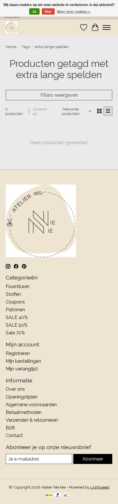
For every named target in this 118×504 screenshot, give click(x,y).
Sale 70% (15, 333)
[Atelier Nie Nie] (11, 27)
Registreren (18, 353)
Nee (48, 12)
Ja (34, 12)
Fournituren (18, 286)
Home (11, 46)
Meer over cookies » (73, 12)
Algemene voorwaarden (31, 404)
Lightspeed (99, 487)
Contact (14, 435)
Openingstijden (22, 397)
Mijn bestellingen (23, 361)
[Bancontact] (66, 495)
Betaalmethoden (24, 412)
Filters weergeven (59, 95)
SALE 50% (16, 325)
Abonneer (92, 459)
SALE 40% (17, 317)
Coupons (15, 302)
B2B (10, 427)
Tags (25, 46)
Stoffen (13, 294)
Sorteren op (40, 111)
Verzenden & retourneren (32, 420)
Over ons (15, 389)
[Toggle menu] (106, 27)
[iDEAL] (48, 495)
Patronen (15, 309)
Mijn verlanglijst (22, 369)
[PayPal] (58, 495)
